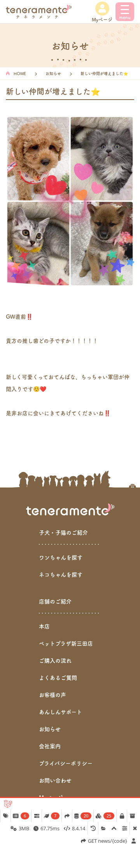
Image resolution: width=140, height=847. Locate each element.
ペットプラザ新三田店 (66, 643)
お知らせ (53, 73)
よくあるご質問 (58, 677)
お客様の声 (52, 694)
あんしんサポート (60, 711)
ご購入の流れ (55, 660)
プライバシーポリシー (66, 763)
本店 (44, 626)
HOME (20, 73)
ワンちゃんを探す (60, 557)
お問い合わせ (55, 780)
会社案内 (50, 746)
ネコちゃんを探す (60, 574)
